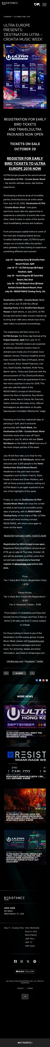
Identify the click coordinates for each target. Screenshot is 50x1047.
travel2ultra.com (36, 641)
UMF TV (28, 942)
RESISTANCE (31, 935)
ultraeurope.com (22, 564)
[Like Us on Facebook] (15, 961)
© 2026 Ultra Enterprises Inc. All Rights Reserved (25, 982)
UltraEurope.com (15, 661)
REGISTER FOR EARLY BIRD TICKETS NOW (25, 535)
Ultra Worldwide (32, 928)
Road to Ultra (31, 931)
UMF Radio (30, 946)
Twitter (39, 661)
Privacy (20, 988)
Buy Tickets (24, 1042)
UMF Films (29, 938)
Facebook (30, 661)
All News (19, 673)
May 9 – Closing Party (14, 928)
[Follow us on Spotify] (35, 961)
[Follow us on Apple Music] (25, 971)
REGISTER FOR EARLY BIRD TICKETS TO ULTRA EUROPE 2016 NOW (25, 163)
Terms (30, 988)
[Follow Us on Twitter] (28, 961)
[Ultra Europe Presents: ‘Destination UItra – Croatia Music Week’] (25, 108)
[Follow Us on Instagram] (21, 961)
